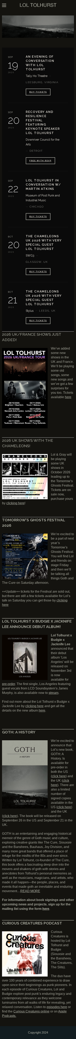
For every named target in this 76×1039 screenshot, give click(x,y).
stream (53, 692)
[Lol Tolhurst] (38, 5)
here (68, 397)
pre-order (8, 684)
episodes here (57, 1007)
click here (59, 776)
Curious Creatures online (31, 1011)
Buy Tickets (38, 271)
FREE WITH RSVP (40, 161)
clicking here (15, 503)
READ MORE (30, 891)
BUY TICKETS (38, 92)
